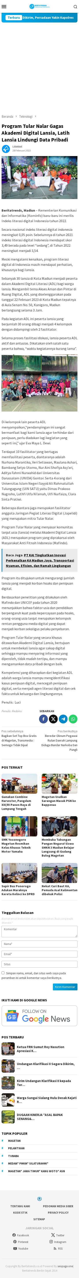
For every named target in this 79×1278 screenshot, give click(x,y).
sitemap (39, 1219)
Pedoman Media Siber (58, 1206)
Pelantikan (16, 1148)
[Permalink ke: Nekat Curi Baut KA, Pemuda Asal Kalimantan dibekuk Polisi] (59, 873)
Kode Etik (20, 1213)
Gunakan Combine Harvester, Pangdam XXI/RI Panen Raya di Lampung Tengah (16, 803)
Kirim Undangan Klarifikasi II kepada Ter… (44, 1083)
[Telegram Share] (63, 719)
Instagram (60, 1242)
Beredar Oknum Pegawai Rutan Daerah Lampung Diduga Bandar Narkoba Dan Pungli (59, 740)
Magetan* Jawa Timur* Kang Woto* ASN (36, 1171)
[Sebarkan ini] (43, 719)
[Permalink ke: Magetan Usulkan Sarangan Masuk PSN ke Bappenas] (59, 784)
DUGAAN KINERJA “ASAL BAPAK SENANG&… (40, 1117)
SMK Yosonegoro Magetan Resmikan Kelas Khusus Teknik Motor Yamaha (16, 845)
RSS (60, 1248)
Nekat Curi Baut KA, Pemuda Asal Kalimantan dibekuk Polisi (59, 890)
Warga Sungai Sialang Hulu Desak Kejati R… (47, 1100)
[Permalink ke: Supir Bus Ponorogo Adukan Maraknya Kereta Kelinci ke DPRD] (19, 873)
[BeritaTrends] (39, 6)
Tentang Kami (20, 1206)
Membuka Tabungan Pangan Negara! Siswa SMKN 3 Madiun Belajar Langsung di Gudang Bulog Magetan (58, 847)
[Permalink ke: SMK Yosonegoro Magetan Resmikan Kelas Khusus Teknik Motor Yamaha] (19, 826)
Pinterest (23, 1242)
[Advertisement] (39, 64)
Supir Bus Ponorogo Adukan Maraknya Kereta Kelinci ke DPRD (18, 890)
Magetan (14, 1141)
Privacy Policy (58, 1213)
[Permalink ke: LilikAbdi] (6, 148)
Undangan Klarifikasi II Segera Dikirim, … (46, 1066)
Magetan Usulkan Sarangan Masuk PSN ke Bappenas (59, 801)
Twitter (60, 1235)
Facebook (23, 1235)
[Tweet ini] (53, 719)
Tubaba (13, 1156)
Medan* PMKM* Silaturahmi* (28, 1163)
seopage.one (65, 1266)
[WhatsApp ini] (73, 719)
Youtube (23, 1248)
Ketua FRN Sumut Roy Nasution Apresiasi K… (40, 1049)
